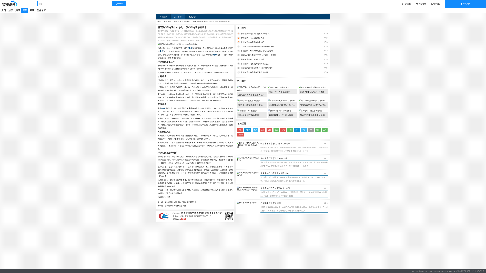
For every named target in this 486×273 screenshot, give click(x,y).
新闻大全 (167, 21)
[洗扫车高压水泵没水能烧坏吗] (248, 162)
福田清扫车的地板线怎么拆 (175, 206)
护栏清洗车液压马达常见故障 (252, 59)
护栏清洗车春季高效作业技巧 (252, 42)
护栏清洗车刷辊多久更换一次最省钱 (255, 34)
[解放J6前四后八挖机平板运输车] (313, 87)
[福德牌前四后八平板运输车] (282, 110)
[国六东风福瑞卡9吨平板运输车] (313, 100)
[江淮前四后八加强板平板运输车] (282, 100)
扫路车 (187, 21)
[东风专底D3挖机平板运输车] (313, 110)
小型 (262, 130)
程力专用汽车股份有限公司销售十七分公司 (201, 213)
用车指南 (177, 17)
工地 (283, 130)
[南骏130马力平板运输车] (282, 87)
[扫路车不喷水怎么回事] (248, 207)
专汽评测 (192, 17)
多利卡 (248, 130)
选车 (10, 10)
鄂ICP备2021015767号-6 (474, 271)
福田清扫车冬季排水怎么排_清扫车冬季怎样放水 (212, 21)
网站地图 (460, 271)
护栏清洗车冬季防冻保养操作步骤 (254, 72)
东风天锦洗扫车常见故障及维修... (275, 173)
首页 (3, 10)
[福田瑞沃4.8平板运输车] (252, 110)
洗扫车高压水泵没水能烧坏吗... (274, 158)
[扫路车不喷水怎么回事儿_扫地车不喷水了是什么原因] (248, 147)
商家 (32, 10)
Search (120, 4)
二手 (303, 130)
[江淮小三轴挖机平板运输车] (252, 100)
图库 (17, 10)
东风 (255, 130)
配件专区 (41, 10)
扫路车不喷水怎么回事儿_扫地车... (275, 143)
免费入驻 (466, 4)
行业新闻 (163, 17)
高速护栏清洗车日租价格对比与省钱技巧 (257, 68)
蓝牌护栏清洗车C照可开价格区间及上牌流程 (258, 55)
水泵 (163, 108)
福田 (190, 48)
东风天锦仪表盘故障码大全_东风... (275, 188)
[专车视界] (18, 4)
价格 (240, 130)
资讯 (25, 10)
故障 (297, 130)
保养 (161, 51)
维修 (215, 54)
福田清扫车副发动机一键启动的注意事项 (181, 202)
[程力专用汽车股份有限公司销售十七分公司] (164, 216)
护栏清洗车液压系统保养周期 (252, 38)
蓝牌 (324, 130)
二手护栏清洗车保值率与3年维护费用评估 (257, 47)
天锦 (290, 130)
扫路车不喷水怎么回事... (271, 203)
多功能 (241, 135)
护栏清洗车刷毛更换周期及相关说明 (255, 64)
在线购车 (407, 4)
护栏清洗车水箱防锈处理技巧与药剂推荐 (257, 51)
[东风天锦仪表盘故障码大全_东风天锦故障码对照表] (248, 192)
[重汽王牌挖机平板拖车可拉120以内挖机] (252, 89)
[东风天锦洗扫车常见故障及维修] (248, 177)
